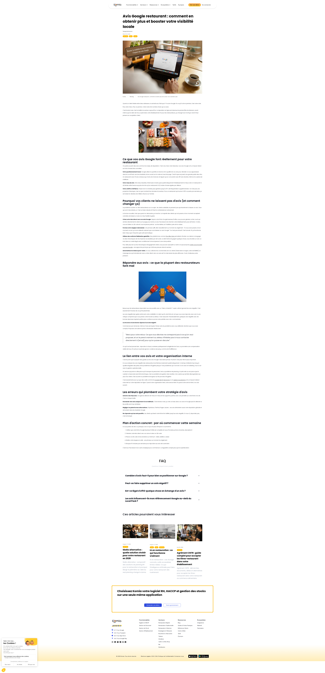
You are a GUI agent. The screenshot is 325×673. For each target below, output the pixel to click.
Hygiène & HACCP (144, 623)
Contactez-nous (179, 656)
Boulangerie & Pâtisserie (165, 631)
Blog (179, 623)
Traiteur (161, 636)
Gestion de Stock (144, 628)
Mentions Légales (146, 656)
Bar (159, 644)
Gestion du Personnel (145, 625)
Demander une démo (153, 605)
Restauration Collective (165, 628)
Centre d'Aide (181, 631)
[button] (132, 5)
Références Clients (183, 628)
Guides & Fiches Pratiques (185, 625)
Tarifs (174, 5)
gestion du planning (179, 380)
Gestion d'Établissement (146, 631)
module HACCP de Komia (162, 380)
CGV (152, 656)
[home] (117, 5)
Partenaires (200, 628)
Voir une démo (194, 5)
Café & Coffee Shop (164, 641)
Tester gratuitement (172, 605)
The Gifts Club (170, 236)
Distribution (162, 647)
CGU (156, 656)
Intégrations (200, 623)
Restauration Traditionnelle (166, 625)
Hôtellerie (161, 639)
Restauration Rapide (164, 623)
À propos (181, 5)
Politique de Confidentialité (166, 656)
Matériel (199, 625)
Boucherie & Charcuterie (165, 633)
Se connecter (206, 5)
